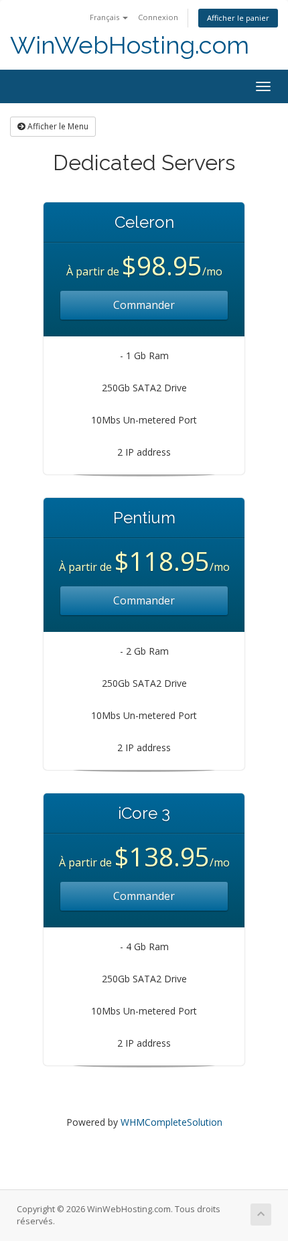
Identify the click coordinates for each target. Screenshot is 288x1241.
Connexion (158, 17)
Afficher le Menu (56, 126)
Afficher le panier (238, 18)
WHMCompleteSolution (171, 1122)
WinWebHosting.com (129, 45)
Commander (144, 305)
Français (105, 17)
